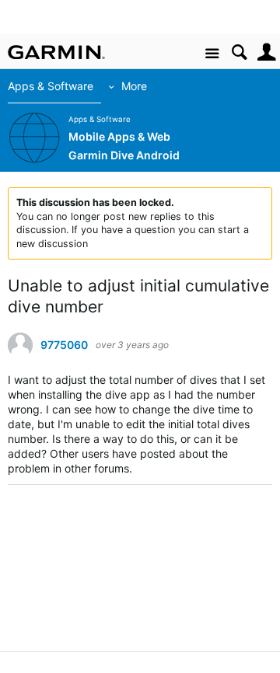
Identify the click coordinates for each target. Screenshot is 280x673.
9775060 (64, 345)
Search (239, 52)
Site (212, 54)
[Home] (56, 52)
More (134, 85)
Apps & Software (50, 85)
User (266, 52)
